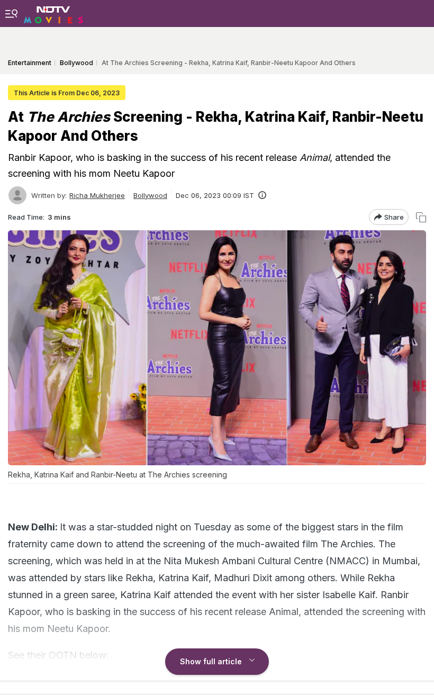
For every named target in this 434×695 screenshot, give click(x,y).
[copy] (421, 217)
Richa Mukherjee (97, 195)
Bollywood (150, 195)
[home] (53, 13)
